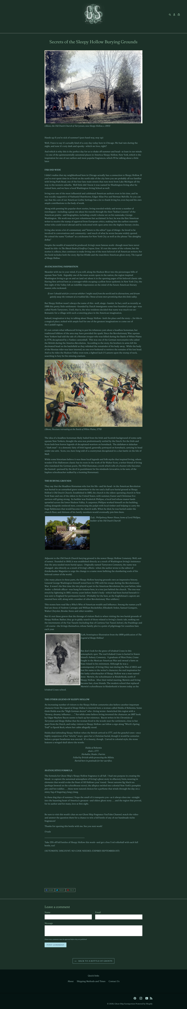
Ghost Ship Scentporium (124, 1004)
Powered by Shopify (144, 1004)
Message (49, 923)
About (71, 981)
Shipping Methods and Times (91, 981)
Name (47, 912)
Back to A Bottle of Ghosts (95, 961)
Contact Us (114, 981)
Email (98, 912)
